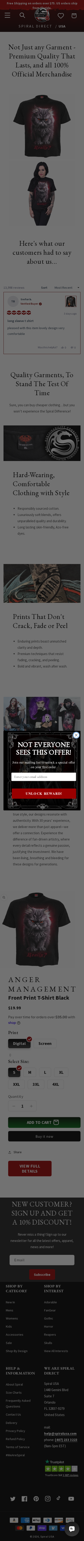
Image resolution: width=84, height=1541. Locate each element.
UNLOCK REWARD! (44, 793)
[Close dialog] (76, 735)
